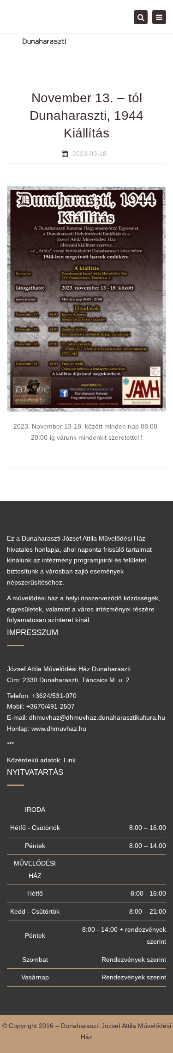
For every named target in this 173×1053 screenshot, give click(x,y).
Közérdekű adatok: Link (41, 760)
